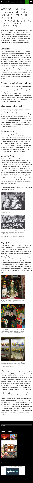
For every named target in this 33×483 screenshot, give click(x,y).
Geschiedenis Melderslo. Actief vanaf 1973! (13, 2)
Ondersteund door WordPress (7, 481)
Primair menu (31, 2)
